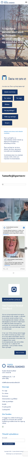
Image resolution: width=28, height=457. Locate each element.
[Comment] (6, 269)
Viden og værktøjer (7, 401)
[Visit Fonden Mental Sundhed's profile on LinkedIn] (4, 227)
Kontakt (4, 404)
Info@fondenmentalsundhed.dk (11, 383)
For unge (4, 391)
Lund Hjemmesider (17, 453)
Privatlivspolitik (6, 407)
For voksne (5, 393)
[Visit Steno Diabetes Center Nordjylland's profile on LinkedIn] (6, 260)
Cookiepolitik (6, 410)
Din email (4, 438)
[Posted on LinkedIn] (24, 228)
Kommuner (5, 396)
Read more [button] (6, 234)
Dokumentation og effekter (9, 399)
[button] (2, 248)
